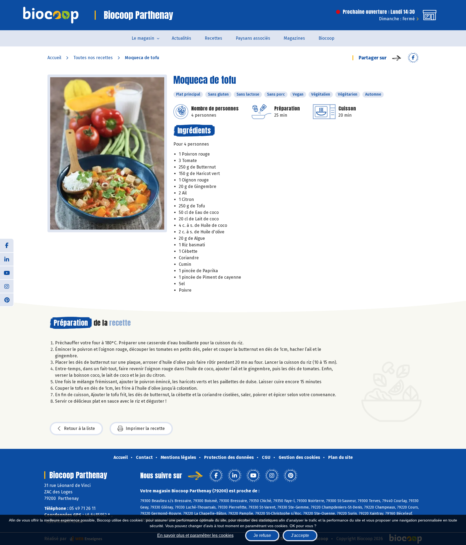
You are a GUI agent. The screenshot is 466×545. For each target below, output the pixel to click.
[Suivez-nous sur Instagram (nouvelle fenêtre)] (6, 286)
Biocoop (326, 38)
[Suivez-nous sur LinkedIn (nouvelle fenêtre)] (6, 259)
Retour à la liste (79, 428)
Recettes (213, 38)
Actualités (181, 38)
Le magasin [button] (143, 38)
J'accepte (300, 535)
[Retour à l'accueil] (50, 15)
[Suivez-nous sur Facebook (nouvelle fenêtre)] (6, 245)
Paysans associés (253, 38)
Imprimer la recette (145, 428)
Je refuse (262, 535)
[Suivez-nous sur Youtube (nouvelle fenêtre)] (6, 272)
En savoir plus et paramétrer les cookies (195, 535)
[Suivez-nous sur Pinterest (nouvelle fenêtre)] (6, 299)
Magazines (294, 38)
